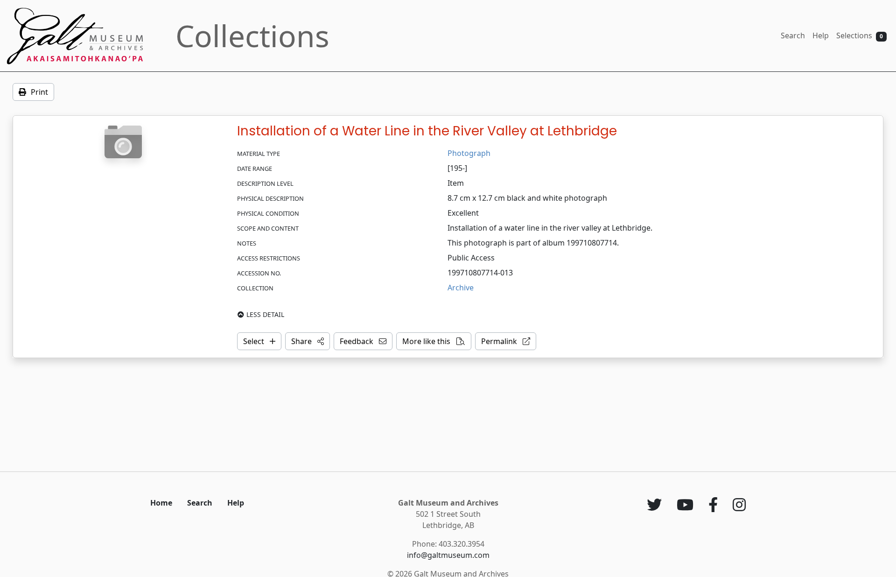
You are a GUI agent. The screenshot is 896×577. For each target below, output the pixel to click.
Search (793, 35)
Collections (252, 35)
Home (161, 503)
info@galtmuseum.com (448, 555)
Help (820, 35)
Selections (859, 35)
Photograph (469, 153)
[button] (307, 341)
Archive (461, 287)
